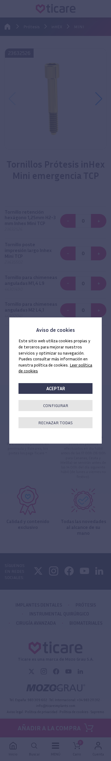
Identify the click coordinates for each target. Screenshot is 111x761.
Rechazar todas (55, 422)
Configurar (55, 405)
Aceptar (55, 388)
